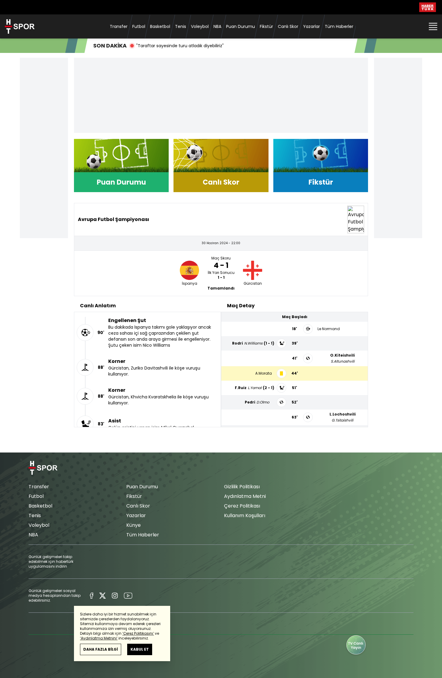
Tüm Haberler (339, 26)
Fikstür (266, 26)
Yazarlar (311, 26)
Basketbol (160, 26)
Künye (133, 525)
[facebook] (91, 595)
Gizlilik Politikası (242, 486)
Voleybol (200, 26)
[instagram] (115, 595)
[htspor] (19, 26)
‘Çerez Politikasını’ (138, 633)
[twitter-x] (102, 595)
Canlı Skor (288, 26)
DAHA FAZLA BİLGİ (100, 649)
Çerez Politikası (242, 505)
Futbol (138, 26)
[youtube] (128, 595)
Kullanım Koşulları (244, 515)
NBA (217, 26)
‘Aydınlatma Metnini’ (99, 638)
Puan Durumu (240, 26)
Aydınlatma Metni (245, 496)
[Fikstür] (320, 165)
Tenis (180, 26)
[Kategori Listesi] (433, 26)
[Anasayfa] (43, 468)
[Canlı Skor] (220, 165)
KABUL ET (139, 649)
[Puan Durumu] (121, 165)
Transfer (118, 26)
